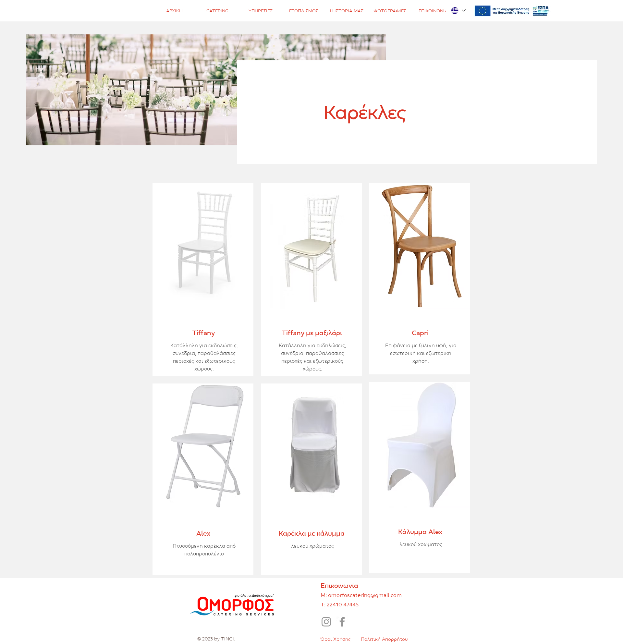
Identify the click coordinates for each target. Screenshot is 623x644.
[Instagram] (326, 621)
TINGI (227, 638)
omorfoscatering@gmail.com (365, 595)
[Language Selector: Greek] (458, 10)
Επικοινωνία (339, 585)
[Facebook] (342, 621)
